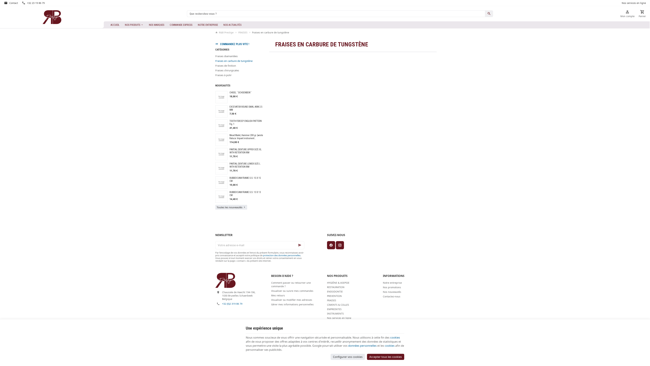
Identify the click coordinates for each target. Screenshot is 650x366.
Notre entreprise (392, 282)
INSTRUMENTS (335, 313)
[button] (134, 24)
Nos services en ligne (339, 318)
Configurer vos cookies (348, 357)
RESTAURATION (335, 287)
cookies (395, 337)
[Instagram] (340, 245)
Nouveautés (222, 85)
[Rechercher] (489, 13)
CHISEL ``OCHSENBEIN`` (241, 92)
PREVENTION (334, 296)
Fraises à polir (223, 75)
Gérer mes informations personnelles (292, 304)
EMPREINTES (334, 309)
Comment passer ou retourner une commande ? (291, 284)
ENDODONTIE (335, 291)
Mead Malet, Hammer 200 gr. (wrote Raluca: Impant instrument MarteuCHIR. (246, 138)
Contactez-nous (391, 296)
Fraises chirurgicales (227, 70)
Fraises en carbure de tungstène (234, 61)
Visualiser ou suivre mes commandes (292, 290)
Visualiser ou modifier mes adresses (291, 299)
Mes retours (278, 295)
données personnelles (362, 346)
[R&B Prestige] (52, 17)
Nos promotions (392, 287)
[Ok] (300, 245)
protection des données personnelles (281, 255)
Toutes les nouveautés (229, 207)
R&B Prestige (226, 32)
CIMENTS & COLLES (338, 304)
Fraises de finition (225, 65)
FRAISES (242, 32)
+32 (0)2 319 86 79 (232, 303)
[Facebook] (331, 245)
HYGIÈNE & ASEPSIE (338, 282)
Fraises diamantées (226, 56)
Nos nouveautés (392, 291)
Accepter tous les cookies (385, 357)
